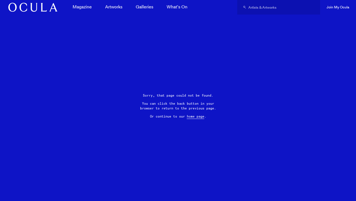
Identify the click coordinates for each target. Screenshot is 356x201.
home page (195, 116)
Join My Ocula (338, 7)
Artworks (113, 6)
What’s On (177, 6)
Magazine (82, 6)
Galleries (144, 6)
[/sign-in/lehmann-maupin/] (31, 7)
